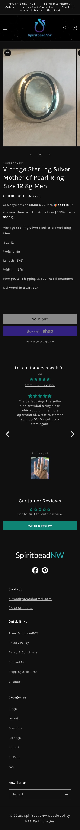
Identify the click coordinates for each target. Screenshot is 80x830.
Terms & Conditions (23, 652)
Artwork (14, 747)
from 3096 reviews (40, 385)
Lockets (14, 718)
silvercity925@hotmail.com (30, 599)
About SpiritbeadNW (23, 633)
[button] (5, 28)
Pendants (15, 728)
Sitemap (15, 681)
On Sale (14, 757)
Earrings (15, 738)
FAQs (12, 767)
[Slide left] (30, 154)
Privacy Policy (19, 643)
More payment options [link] (40, 341)
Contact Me (17, 662)
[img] (40, 379)
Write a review (40, 526)
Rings (13, 709)
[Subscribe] (66, 794)
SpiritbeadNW (35, 815)
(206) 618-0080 (21, 608)
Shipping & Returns (23, 672)
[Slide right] (49, 154)
